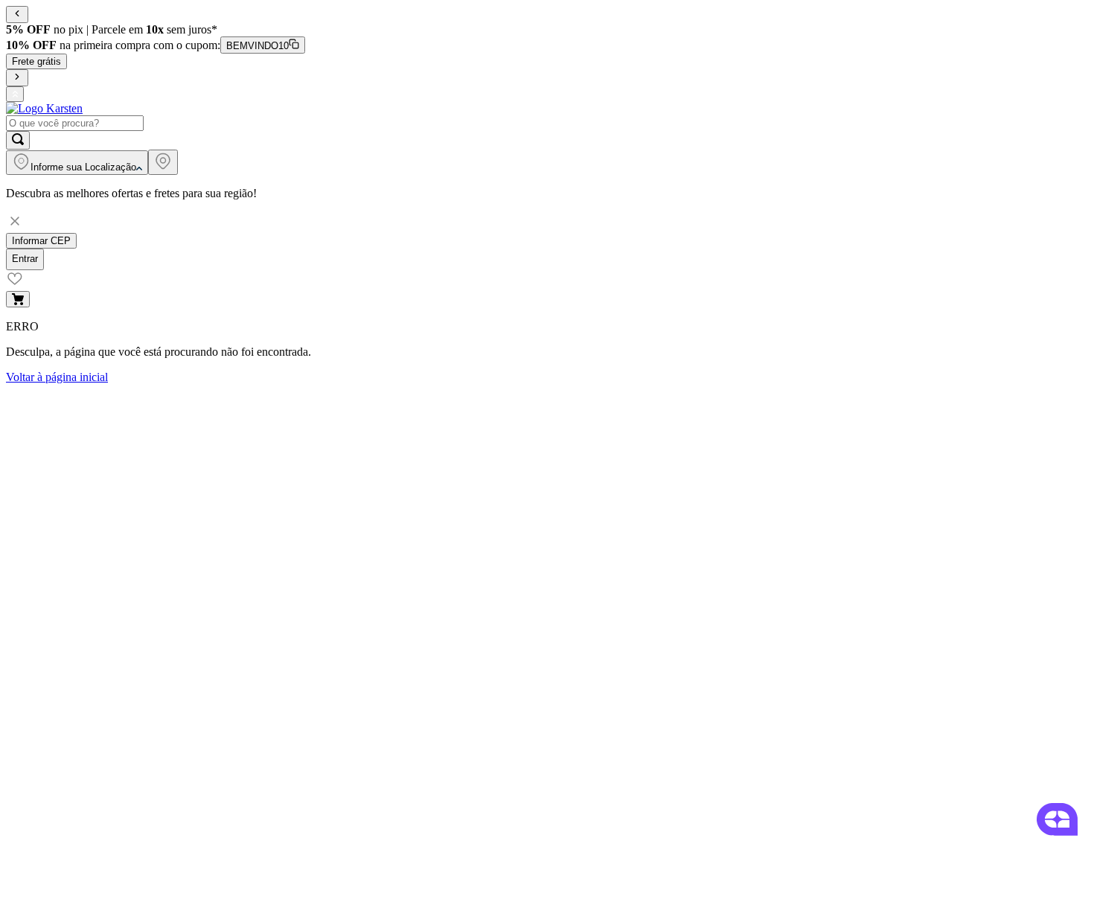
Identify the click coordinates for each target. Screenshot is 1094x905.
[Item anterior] (17, 14)
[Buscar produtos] (18, 140)
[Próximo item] (17, 77)
